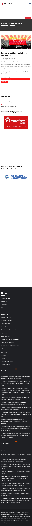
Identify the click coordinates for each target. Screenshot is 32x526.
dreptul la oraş (15, 60)
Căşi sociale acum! (13, 79)
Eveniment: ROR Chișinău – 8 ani (9, 471)
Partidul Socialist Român (7, 361)
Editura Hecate (4, 311)
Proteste (4, 81)
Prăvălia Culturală (5, 323)
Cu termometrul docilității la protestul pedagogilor (13, 454)
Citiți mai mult (4, 77)
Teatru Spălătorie (5, 336)
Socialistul (3, 355)
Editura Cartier (4, 314)
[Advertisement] (16, 12)
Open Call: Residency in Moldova (9, 449)
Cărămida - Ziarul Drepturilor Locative (10, 330)
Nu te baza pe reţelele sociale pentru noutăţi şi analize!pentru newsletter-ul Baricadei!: (8, 103)
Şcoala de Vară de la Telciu (7, 342)
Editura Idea (4, 304)
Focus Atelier (4, 333)
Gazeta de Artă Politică (6, 320)
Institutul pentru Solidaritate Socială (10, 345)
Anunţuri (4, 79)
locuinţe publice (11, 61)
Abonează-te (4, 104)
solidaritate (18, 61)
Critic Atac (4, 371)
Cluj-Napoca (8, 60)
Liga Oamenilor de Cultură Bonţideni (10, 339)
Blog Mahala (4, 352)
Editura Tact (4, 301)
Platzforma (5, 443)
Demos (3, 358)
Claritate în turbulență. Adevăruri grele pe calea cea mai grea (16, 407)
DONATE (26, 18)
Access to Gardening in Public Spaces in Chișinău (13, 493)
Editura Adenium (5, 307)
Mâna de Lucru (4, 349)
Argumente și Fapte (6, 317)
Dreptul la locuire (25, 79)
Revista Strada (4, 326)
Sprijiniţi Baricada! (5, 298)
